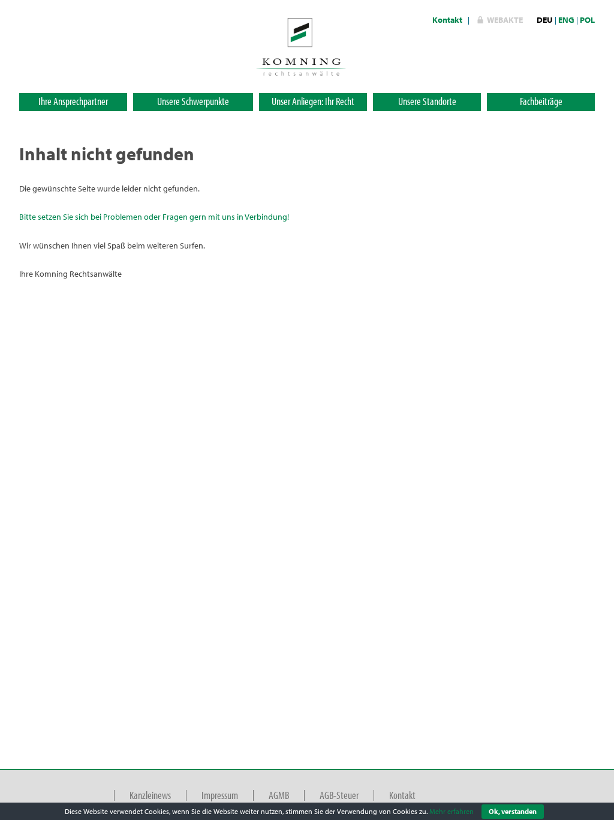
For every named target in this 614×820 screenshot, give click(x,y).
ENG (566, 19)
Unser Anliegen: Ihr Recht (313, 101)
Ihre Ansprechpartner (73, 101)
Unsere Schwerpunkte (193, 101)
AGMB (279, 795)
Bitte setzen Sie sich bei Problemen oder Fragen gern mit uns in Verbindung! (154, 216)
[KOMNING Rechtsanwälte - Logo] (301, 45)
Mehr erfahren (451, 811)
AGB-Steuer (339, 795)
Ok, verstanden (513, 811)
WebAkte (505, 19)
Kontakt (447, 19)
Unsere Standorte (427, 101)
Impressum (219, 795)
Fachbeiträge (541, 101)
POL (587, 19)
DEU (545, 19)
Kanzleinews (150, 795)
